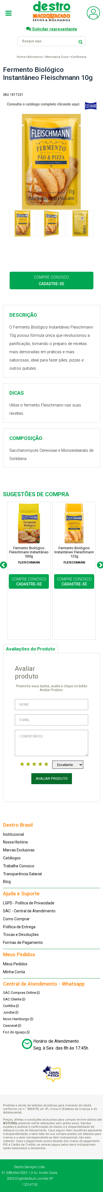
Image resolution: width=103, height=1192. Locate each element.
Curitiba (9, 1006)
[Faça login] (93, 18)
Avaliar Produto (52, 778)
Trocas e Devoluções (21, 934)
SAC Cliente (12, 999)
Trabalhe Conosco (18, 866)
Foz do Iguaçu (15, 1032)
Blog (7, 881)
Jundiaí (9, 1012)
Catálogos (12, 858)
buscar (80, 41)
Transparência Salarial (22, 874)
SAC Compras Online (20, 993)
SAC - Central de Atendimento (29, 911)
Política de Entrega (19, 927)
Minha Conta (14, 972)
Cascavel (10, 1025)
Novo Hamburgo (16, 1019)
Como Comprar (16, 919)
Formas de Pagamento (23, 942)
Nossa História (15, 842)
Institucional (13, 834)
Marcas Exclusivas (19, 850)
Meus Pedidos (15, 964)
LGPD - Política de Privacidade (28, 903)
